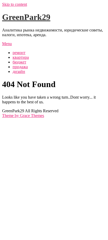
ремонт (19, 52)
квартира (21, 57)
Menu (7, 43)
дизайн (19, 71)
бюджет (19, 62)
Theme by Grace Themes (23, 115)
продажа (20, 67)
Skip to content (14, 4)
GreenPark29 (26, 17)
